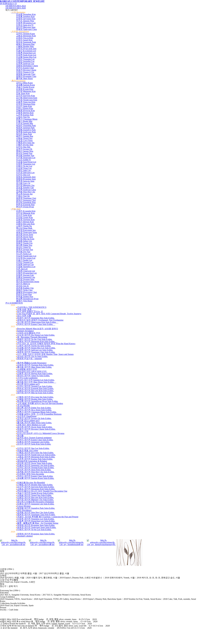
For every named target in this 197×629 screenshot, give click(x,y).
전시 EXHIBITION (14, 303)
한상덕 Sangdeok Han (26, 202)
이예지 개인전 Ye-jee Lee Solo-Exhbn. (33, 529)
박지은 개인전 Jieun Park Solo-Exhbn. (33, 470)
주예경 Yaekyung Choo (26, 29)
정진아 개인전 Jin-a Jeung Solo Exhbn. (34, 410)
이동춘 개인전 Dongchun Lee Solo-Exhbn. (35, 521)
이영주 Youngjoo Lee (25, 164)
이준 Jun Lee (22, 269)
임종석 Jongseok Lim (25, 277)
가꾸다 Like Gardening (27, 378)
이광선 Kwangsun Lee (26, 51)
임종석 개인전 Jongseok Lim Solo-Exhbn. (35, 465)
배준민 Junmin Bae (24, 136)
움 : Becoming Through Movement (31, 337)
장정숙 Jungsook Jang (26, 177)
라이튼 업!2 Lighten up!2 (28, 420)
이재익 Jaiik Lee (23, 170)
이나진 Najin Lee (23, 254)
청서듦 (20, 435)
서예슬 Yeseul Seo (24, 138)
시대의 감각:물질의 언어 (28, 333)
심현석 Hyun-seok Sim (26, 48)
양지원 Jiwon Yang (24, 237)
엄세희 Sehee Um (24, 241)
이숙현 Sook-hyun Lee (26, 55)
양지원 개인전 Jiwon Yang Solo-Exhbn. (34, 463)
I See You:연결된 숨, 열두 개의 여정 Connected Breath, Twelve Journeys (48, 313)
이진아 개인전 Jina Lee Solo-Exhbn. (32, 448)
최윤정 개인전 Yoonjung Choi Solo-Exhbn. (35, 514)
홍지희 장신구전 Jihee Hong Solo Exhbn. (36, 382)
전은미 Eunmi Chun (25, 68)
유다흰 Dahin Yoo (24, 245)
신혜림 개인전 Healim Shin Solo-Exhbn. (34, 485)
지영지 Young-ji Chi (25, 72)
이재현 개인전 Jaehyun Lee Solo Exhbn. (34, 350)
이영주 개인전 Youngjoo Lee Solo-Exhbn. (35, 519)
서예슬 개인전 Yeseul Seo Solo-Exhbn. (34, 495)
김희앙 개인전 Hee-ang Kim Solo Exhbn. (35, 390)
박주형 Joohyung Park (26, 132)
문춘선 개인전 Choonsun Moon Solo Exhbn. (36, 412)
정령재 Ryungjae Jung (26, 179)
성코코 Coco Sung (24, 140)
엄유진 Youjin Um (24, 243)
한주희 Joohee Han (24, 296)
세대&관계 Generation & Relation (31, 461)
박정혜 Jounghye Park (26, 130)
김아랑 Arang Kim (24, 217)
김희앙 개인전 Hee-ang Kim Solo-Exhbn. (35, 497)
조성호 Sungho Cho (25, 187)
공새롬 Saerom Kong (25, 85)
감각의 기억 (22, 431)
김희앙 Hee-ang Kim (25, 224)
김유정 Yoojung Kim (25, 219)
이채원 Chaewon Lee (25, 271)
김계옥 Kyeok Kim (24, 89)
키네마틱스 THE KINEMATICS (31, 307)
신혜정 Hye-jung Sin (25, 142)
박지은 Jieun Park (24, 134)
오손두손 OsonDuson (26, 416)
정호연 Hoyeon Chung (26, 70)
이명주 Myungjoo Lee (26, 23)
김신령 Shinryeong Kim (26, 98)
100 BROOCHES (15, 6)
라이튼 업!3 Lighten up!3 (28, 384)
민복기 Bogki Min (24, 121)
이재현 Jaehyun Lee (25, 264)
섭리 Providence (23, 510)
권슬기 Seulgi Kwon (25, 87)
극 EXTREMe (23, 405)
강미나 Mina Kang (24, 83)
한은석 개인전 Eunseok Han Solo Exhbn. (35, 388)
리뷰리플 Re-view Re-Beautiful (30, 482)
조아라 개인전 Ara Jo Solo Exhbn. (32, 356)
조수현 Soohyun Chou (26, 190)
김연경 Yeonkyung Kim (26, 100)
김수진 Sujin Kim (24, 215)
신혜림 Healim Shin (25, 46)
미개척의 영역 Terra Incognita (30, 474)
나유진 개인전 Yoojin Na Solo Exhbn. (33, 346)
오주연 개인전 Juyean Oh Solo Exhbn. (33, 418)
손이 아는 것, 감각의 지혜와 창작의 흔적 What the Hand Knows (45, 343)
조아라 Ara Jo (22, 286)
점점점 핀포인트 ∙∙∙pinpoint (29, 358)
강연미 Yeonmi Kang (25, 33)
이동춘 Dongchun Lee (26, 53)
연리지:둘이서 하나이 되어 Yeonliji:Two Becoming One (41, 491)
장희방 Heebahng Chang (27, 66)
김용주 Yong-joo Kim (25, 102)
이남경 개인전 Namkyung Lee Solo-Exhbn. (36, 455)
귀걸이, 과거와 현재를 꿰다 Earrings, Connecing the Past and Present (47, 517)
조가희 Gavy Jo (23, 183)
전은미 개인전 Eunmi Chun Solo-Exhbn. (34, 440)
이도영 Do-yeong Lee (25, 258)
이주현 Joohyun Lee (25, 63)
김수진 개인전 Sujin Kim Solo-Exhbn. (33, 444)
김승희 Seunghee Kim (26, 14)
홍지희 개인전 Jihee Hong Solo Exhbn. (34, 367)
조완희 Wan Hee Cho (25, 192)
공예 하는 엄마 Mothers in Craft (31, 425)
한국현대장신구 (8, 3)
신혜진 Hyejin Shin (24, 145)
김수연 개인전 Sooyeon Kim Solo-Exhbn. (35, 487)
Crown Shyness (23, 506)
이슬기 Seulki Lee (24, 260)
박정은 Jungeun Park (25, 128)
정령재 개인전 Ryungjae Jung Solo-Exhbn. (35, 525)
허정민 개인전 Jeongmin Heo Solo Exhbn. (35, 318)
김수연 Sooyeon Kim (25, 95)
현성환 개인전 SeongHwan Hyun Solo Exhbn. (37, 401)
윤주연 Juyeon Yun (24, 249)
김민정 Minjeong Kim (26, 91)
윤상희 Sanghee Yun (25, 155)
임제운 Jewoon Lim (25, 275)
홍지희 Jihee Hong (24, 78)
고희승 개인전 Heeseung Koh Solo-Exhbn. (35, 457)
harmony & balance (25, 331)
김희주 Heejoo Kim (25, 113)
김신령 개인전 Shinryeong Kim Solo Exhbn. (37, 322)
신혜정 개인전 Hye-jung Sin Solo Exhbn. (35, 397)
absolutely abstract (24, 536)
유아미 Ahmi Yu (23, 247)
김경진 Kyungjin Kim (25, 211)
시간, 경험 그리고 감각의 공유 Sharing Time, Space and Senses (45, 354)
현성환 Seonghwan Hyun (27, 299)
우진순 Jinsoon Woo (25, 21)
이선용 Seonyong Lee (25, 157)
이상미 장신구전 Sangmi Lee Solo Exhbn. (35, 380)
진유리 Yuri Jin (23, 196)
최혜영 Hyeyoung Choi (26, 292)
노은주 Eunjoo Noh (25, 115)
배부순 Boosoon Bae (25, 44)
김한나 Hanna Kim (24, 108)
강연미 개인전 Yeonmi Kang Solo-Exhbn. (35, 467)
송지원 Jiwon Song (24, 234)
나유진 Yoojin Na (24, 226)
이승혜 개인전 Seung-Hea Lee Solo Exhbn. (35, 348)
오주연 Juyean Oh (24, 149)
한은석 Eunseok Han (25, 204)
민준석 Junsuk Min (24, 123)
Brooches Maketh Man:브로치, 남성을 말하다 (37, 328)
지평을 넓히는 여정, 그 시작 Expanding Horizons (39, 414)
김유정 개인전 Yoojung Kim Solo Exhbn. (35, 365)
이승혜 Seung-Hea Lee (26, 57)
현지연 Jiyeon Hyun (25, 207)
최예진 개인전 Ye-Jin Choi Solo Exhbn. (34, 339)
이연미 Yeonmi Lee (24, 262)
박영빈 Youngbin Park (26, 125)
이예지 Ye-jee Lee (24, 166)
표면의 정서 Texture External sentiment (34, 437)
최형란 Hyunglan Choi (26, 76)
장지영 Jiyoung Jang (25, 279)
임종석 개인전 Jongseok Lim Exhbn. (33, 442)
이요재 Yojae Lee (24, 168)
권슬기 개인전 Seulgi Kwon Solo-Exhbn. (35, 493)
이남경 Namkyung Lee (26, 256)
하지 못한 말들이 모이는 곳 (29, 311)
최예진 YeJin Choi (24, 290)
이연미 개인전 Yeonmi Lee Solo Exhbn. (34, 386)
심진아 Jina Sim (23, 147)
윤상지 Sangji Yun (24, 153)
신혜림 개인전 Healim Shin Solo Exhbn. (34, 399)
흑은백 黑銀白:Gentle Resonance (31, 363)
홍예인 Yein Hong (24, 301)
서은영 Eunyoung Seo (26, 230)
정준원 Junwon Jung (25, 181)
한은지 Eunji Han (24, 294)
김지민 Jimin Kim (24, 106)
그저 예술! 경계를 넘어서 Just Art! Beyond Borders (39, 403)
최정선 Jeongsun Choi (26, 200)
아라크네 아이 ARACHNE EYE (31, 371)
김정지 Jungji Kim (24, 40)
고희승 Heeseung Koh (26, 36)
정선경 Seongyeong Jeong (27, 281)
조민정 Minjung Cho (25, 185)
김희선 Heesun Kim (25, 222)
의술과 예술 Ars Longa (27, 450)
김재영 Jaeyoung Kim (25, 19)
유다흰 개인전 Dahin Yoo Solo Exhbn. (33, 408)
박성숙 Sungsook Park (26, 42)
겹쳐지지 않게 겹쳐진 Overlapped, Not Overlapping (39, 320)
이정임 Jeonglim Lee (25, 61)
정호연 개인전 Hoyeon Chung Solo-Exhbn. (35, 429)
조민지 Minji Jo (23, 284)
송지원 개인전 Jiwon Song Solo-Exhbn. (34, 427)
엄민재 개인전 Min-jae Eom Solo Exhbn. (34, 393)
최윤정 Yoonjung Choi (26, 198)
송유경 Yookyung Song (26, 232)
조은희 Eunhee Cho (25, 288)
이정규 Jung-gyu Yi (24, 25)
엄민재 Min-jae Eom (25, 239)
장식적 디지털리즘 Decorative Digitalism (35, 502)
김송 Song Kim (23, 93)
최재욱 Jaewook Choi (25, 74)
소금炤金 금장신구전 (26, 369)
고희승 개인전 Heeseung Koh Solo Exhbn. (36, 341)
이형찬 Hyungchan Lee (26, 273)
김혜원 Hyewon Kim (25, 110)
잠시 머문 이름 (23, 316)
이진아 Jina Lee (23, 175)
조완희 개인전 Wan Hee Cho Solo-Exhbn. (35, 472)
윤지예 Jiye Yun (23, 252)
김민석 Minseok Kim (25, 213)
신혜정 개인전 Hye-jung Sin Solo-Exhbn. (35, 452)
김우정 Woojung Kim (25, 104)
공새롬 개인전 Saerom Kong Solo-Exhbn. (35, 478)
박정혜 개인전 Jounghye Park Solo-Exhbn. (35, 508)
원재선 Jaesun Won (24, 151)
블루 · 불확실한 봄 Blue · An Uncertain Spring (37, 523)
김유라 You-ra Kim (24, 38)
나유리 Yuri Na (23, 117)
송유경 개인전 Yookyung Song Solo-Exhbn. (36, 527)
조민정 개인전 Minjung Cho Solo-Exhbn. (35, 499)
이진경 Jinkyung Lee (25, 172)
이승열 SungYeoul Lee (26, 162)
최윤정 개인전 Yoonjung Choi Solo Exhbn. (35, 352)
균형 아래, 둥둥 (26, 309)
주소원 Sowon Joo (24, 194)
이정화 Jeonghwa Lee (25, 266)
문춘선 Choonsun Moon (26, 119)
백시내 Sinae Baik (24, 228)
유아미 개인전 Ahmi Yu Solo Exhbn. (33, 375)
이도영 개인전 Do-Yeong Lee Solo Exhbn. (35, 335)
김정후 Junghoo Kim (25, 16)
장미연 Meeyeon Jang (25, 27)
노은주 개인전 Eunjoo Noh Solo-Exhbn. (34, 459)
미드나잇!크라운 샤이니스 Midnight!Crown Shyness (40, 433)
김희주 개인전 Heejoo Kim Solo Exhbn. (34, 373)
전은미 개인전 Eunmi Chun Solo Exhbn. (35, 324)
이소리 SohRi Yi (23, 160)
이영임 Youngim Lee (25, 59)
